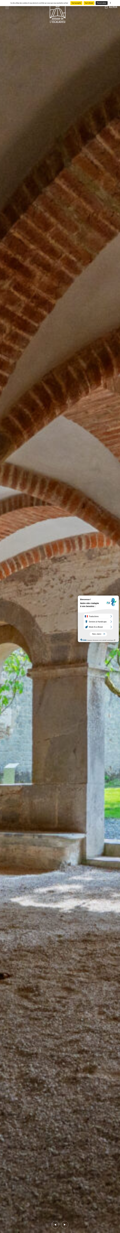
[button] (55, 1224)
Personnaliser (101, 3)
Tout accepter (76, 3)
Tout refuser (89, 3)
